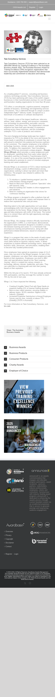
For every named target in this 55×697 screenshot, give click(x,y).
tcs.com (7, 306)
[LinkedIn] (45, 328)
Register (9, 554)
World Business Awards (38, 578)
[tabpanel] (27, 201)
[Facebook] (29, 328)
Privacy (8, 535)
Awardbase (31, 572)
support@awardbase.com (38, 2)
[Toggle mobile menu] (49, 18)
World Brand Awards (27, 579)
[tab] (27, 86)
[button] (27, 347)
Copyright (9, 539)
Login (16, 554)
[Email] (44, 334)
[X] (37, 328)
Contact (9, 546)
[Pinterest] (37, 334)
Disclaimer (10, 543)
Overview (9, 531)
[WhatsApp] (29, 334)
